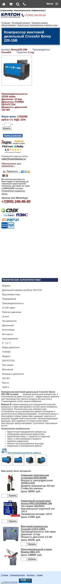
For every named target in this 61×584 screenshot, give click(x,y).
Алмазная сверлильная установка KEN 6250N (35, 476)
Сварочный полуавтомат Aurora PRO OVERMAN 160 (36, 502)
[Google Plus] (6, 175)
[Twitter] (25, 172)
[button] (52, 3)
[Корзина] (11, 4)
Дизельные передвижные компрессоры (37, 25)
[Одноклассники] (28, 172)
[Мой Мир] (3, 175)
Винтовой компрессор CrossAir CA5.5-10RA (34, 527)
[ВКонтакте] (22, 172)
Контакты (31, 575)
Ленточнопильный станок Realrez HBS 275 (36, 550)
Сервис (40, 575)
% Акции (5, 23)
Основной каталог (21, 23)
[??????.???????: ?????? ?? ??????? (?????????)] (9, 582)
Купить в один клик (12, 136)
